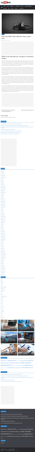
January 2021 (3, 251)
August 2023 (3, 207)
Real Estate (2, 309)
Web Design (2, 317)
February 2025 (3, 186)
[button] (13, 6)
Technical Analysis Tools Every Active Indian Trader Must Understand (11, 123)
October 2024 (3, 190)
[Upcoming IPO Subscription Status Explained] (26, 337)
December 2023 (3, 201)
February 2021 (3, 249)
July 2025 (2, 178)
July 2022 (2, 224)
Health (22, 6)
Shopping (2, 311)
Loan (1, 305)
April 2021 (2, 246)
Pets (1, 308)
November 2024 (3, 189)
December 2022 (3, 216)
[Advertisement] (18, 48)
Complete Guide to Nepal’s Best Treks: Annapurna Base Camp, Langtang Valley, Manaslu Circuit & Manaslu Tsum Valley (8, 339)
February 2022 (3, 231)
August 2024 (3, 193)
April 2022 (2, 228)
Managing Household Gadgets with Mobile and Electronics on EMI (11, 132)
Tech (9, 8)
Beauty (6, 360)
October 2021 (3, 237)
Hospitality (2, 297)
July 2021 (2, 242)
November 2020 (3, 254)
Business (11, 6)
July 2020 (2, 260)
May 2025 (2, 181)
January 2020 (3, 269)
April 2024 (2, 196)
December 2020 (3, 252)
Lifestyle (5, 8)
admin (9, 40)
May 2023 (2, 210)
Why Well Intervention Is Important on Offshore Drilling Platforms (8, 111)
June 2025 (2, 180)
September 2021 (3, 239)
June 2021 (2, 243)
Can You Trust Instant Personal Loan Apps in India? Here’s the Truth (11, 130)
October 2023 (3, 204)
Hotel (16, 8)
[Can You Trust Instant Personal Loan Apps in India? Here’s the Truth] (9, 349)
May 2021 (2, 245)
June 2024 (2, 195)
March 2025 (2, 184)
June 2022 (2, 225)
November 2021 (3, 236)
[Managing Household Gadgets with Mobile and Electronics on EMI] (26, 349)
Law (1, 302)
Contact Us (22, 8)
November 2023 (3, 202)
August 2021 (3, 240)
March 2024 (2, 198)
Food (1, 293)
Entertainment (3, 290)
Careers (2, 284)
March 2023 (2, 213)
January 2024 (3, 199)
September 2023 (3, 205)
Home (5, 6)
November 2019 (3, 271)
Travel (12, 8)
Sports (2, 312)
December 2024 (3, 187)
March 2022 (2, 230)
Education (17, 6)
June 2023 (2, 208)
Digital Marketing (3, 287)
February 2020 (3, 268)
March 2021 (2, 248)
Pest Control (2, 306)
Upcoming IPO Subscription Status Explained (7, 129)
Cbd (1, 285)
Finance (2, 291)
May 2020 (2, 263)
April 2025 (2, 183)
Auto (8, 6)
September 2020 (3, 257)
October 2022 (3, 219)
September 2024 (3, 192)
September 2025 (3, 177)
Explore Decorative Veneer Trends (27, 110)
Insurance (2, 300)
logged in (6, 117)
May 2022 (2, 227)
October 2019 (3, 272)
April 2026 (2, 172)
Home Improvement (28, 6)
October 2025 (3, 175)
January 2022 (3, 233)
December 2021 (3, 234)
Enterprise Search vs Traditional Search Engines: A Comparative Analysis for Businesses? (14, 125)
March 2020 (2, 266)
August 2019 (3, 274)
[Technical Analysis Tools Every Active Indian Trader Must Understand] (9, 325)
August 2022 (3, 222)
